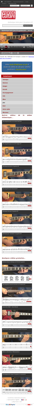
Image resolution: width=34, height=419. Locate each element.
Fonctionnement (18, 2)
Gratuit (4, 4)
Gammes (5, 83)
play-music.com (17, 401)
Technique (5, 79)
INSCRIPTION (12, 4)
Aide (27, 2)
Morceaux (5, 112)
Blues (4, 99)
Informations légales (13, 400)
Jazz (4, 102)
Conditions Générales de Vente (17, 398)
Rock (4, 106)
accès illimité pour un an (18, 64)
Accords (5, 89)
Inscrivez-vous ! (21, 69)
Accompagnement (8, 93)
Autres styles (6, 109)
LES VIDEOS (7, 2)
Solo (4, 96)
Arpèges (5, 86)
